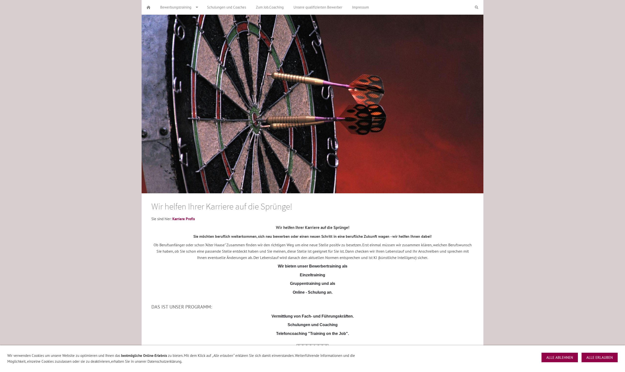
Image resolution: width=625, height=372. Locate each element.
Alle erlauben (599, 357)
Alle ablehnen (559, 357)
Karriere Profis (183, 219)
